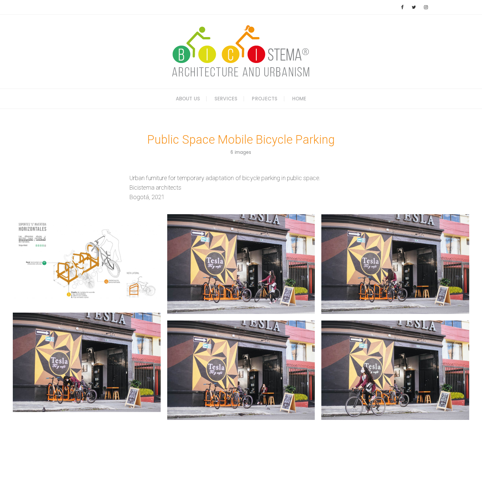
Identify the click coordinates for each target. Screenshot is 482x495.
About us (188, 98)
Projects (264, 98)
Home (299, 98)
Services (225, 98)
